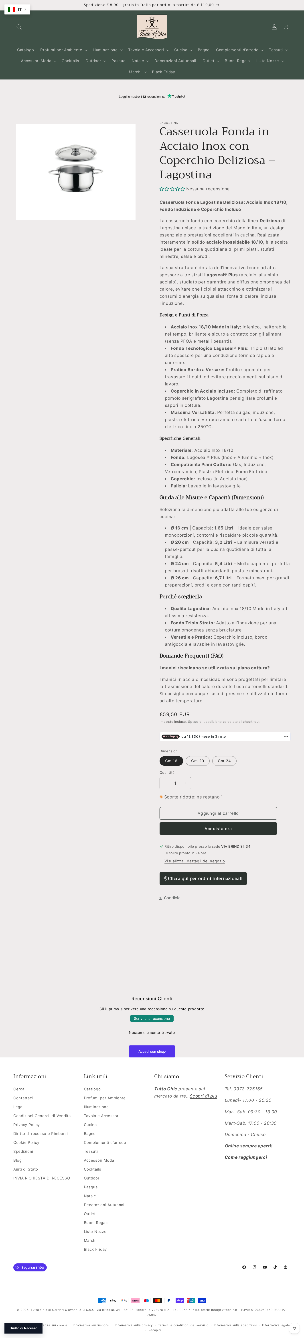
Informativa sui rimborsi (91, 1325)
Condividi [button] (173, 898)
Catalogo (92, 1089)
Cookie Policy (26, 1142)
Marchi (90, 1240)
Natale (90, 1196)
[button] (19, 27)
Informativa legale (276, 1325)
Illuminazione (96, 1107)
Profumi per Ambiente (105, 1098)
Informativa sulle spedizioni (235, 1325)
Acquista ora (218, 828)
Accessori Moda (99, 1160)
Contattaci (23, 1098)
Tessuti (91, 1151)
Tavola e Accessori (102, 1116)
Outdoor (91, 1178)
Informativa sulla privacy (134, 1325)
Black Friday (95, 1249)
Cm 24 (224, 761)
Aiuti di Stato (25, 1169)
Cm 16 (171, 761)
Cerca (18, 1089)
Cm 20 (197, 761)
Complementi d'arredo (105, 1142)
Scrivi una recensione (152, 1018)
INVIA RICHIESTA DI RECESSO (41, 1178)
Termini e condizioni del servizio (183, 1325)
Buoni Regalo (96, 1222)
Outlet (90, 1214)
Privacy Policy (26, 1124)
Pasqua (91, 1187)
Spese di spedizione (205, 721)
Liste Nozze (95, 1231)
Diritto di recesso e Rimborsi (40, 1133)
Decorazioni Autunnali (105, 1205)
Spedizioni (23, 1151)
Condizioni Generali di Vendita (42, 1116)
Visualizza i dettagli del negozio (194, 861)
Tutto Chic (39, 1310)
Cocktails (92, 1169)
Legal (18, 1107)
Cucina (90, 1124)
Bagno (90, 1133)
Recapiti (154, 1330)
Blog (17, 1160)
